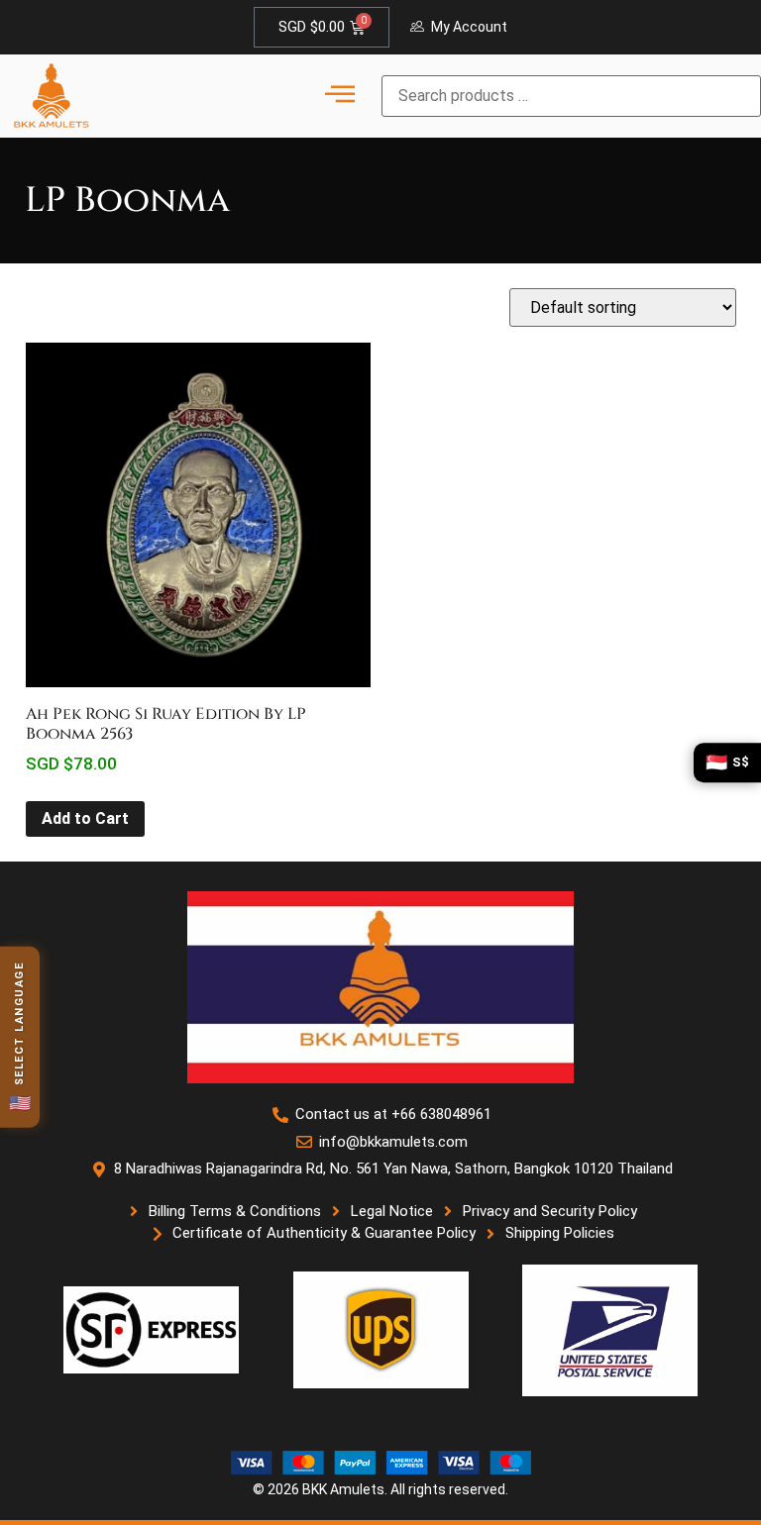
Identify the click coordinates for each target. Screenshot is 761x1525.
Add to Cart (85, 818)
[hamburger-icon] (339, 95)
